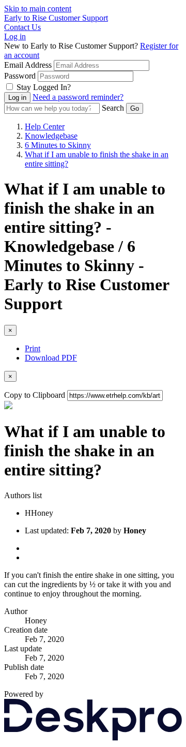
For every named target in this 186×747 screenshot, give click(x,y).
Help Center (45, 126)
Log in (15, 36)
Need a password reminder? (78, 97)
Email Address (28, 65)
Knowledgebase (51, 135)
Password (20, 75)
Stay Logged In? (44, 87)
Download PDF (51, 357)
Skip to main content (37, 8)
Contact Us (22, 27)
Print (32, 348)
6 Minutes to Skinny (58, 145)
